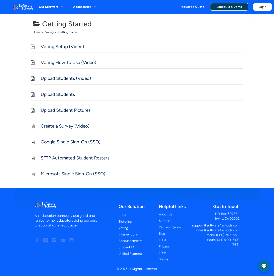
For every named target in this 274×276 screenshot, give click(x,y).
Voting (123, 228)
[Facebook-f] (37, 240)
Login (262, 7)
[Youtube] (63, 240)
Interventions (128, 234)
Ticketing (125, 221)
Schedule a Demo (229, 7)
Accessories (82, 7)
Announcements (130, 241)
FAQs (162, 253)
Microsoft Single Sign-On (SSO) (73, 174)
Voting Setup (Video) (62, 46)
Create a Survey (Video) (65, 126)
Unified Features (131, 254)
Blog (162, 233)
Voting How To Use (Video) (68, 62)
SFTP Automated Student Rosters (75, 158)
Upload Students (58, 94)
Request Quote (170, 227)
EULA (162, 240)
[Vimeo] (54, 240)
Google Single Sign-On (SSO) (70, 142)
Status (163, 259)
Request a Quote (192, 7)
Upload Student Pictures (65, 110)
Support (165, 221)
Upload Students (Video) (66, 78)
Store (122, 215)
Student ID (126, 247)
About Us (165, 214)
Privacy (164, 246)
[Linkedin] (71, 240)
